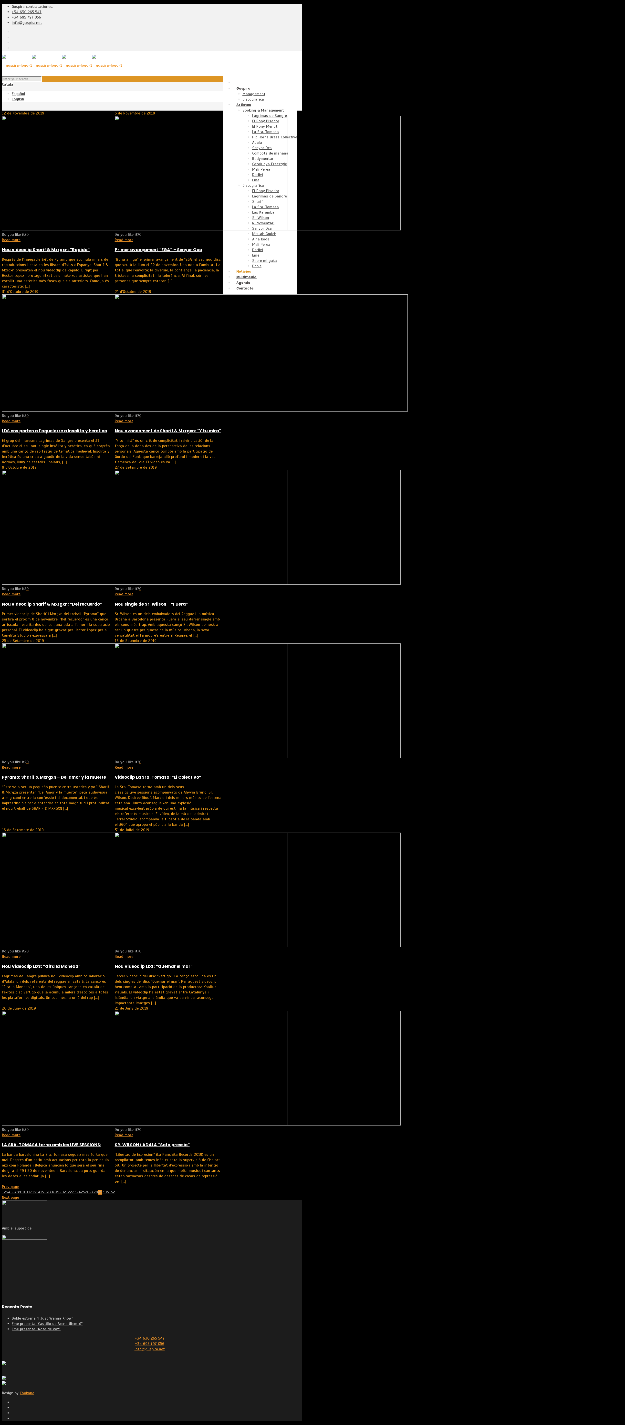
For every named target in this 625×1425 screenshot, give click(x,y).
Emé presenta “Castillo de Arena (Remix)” (47, 1323)
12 (30, 1192)
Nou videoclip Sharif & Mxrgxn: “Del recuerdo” (52, 604)
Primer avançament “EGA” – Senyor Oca (158, 250)
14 (38, 1192)
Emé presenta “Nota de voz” (36, 1329)
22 (70, 1192)
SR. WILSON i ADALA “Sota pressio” (152, 1145)
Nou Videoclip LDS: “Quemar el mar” (154, 966)
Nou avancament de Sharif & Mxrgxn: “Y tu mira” (168, 431)
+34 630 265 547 (27, 12)
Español (18, 93)
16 (46, 1192)
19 (57, 1192)
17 (50, 1192)
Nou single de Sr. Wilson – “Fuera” (151, 604)
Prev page (10, 1186)
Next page (10, 1197)
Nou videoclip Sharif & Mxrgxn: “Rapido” (46, 250)
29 (100, 1192)
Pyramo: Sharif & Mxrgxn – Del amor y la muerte (54, 777)
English (18, 99)
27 (91, 1192)
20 (61, 1192)
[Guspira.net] (62, 65)
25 (83, 1192)
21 (66, 1192)
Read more (11, 240)
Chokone (27, 1393)
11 (26, 1192)
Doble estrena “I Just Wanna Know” (42, 1318)
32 (113, 1192)
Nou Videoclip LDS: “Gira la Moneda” (41, 966)
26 (87, 1192)
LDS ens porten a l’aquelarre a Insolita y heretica (54, 431)
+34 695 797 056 (26, 17)
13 (34, 1192)
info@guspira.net (27, 22)
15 (42, 1192)
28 (96, 1192)
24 (78, 1192)
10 (23, 1192)
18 (53, 1192)
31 (109, 1192)
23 (74, 1192)
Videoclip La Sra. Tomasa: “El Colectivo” (158, 777)
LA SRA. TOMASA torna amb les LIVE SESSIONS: (51, 1145)
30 (104, 1192)
